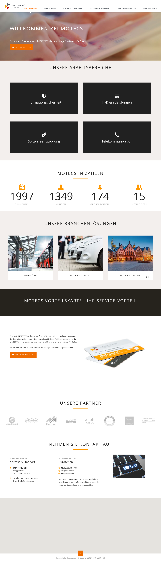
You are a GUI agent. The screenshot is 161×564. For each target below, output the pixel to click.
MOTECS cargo (148, 277)
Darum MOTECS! (22, 47)
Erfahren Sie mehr (24, 354)
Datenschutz (61, 558)
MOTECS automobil (146, 277)
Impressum (71, 558)
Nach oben (80, 553)
